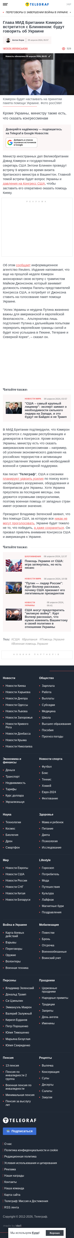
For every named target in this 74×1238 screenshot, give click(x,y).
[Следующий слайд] (70, 12)
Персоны (9, 1033)
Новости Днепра (17, 751)
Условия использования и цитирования (30, 1216)
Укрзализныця (15, 855)
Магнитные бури (53, 959)
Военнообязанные (54, 1004)
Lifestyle (45, 913)
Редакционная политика (20, 1209)
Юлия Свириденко (18, 1098)
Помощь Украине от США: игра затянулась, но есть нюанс (44, 564)
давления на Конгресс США (24, 183)
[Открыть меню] (5, 4)
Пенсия (8, 1111)
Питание (47, 881)
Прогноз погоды (52, 789)
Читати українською (15, 48)
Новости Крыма (16, 793)
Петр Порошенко (17, 1079)
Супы (45, 1131)
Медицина (49, 764)
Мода (45, 933)
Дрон (9, 894)
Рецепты (45, 1111)
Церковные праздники (49, 1043)
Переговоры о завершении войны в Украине (37, 12)
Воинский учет (51, 1011)
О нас (8, 1197)
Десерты (48, 1137)
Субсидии (48, 758)
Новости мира (33, 399)
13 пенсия (12, 1118)
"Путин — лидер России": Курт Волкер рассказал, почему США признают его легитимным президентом (45, 588)
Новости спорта (50, 812)
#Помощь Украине (52, 639)
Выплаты (48, 751)
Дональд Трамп (16, 1047)
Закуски (47, 1150)
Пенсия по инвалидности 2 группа (16, 1128)
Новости (9, 731)
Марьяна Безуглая (18, 1092)
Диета (46, 888)
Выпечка (47, 1118)
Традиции (48, 1057)
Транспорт (13, 829)
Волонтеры (13, 1014)
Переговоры (14, 1002)
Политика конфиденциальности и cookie (31, 1203)
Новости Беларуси (18, 952)
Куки (35, 1232)
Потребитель (50, 927)
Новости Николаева (19, 799)
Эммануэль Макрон (19, 1060)
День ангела (50, 1070)
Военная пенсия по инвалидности (18, 1140)
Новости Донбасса (18, 786)
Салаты (47, 1144)
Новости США (15, 927)
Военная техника (17, 1021)
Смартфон (13, 900)
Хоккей (46, 839)
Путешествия (51, 940)
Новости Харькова (18, 745)
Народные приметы (55, 1051)
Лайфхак (48, 952)
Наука (7, 867)
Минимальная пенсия (20, 1148)
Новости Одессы (17, 758)
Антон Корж (18, 40)
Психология (50, 894)
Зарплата (48, 739)
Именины (48, 1076)
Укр (68, 4)
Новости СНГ (15, 940)
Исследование (51, 900)
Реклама (10, 1222)
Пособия (48, 783)
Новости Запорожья (19, 770)
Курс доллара (15, 848)
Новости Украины (30, 603)
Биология (12, 888)
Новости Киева (16, 739)
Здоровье (46, 867)
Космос (10, 881)
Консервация (50, 1125)
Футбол (47, 819)
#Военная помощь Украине (29, 643)
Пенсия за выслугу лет (18, 1156)
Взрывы (11, 995)
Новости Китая (15, 946)
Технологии (13, 875)
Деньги (10, 823)
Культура (48, 946)
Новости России (16, 933)
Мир (6, 913)
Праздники (47, 1033)
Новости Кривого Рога (17, 779)
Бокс (45, 826)
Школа (46, 770)
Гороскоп (48, 921)
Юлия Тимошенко (17, 1085)
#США (15, 639)
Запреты (47, 1063)
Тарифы (11, 842)
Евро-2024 (49, 845)
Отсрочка (48, 998)
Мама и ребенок (52, 875)
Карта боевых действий (15, 987)
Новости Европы (17, 921)
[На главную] (37, 4)
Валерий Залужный (19, 1066)
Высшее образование (56, 777)
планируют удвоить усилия (23, 478)
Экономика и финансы (12, 814)
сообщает (23, 265)
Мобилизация (49, 978)
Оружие (11, 1008)
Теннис (46, 832)
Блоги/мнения (33, 556)
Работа (46, 745)
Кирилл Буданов (16, 1073)
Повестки (48, 985)
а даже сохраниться (49, 528)
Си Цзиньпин (14, 1054)
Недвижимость (16, 836)
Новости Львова (16, 764)
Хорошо (55, 1233)
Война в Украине (15, 978)
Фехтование (50, 851)
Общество (46, 731)
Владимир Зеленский (20, 1041)
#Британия (29, 639)
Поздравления (51, 965)
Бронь (46, 992)
